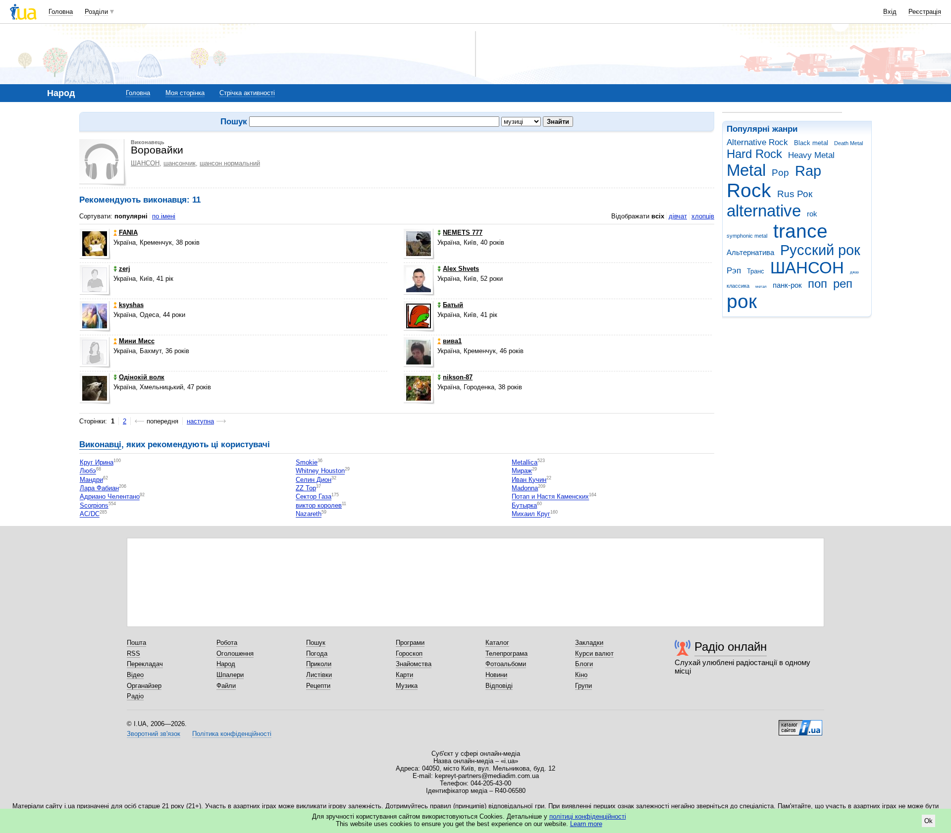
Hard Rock (754, 154)
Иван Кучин (529, 479)
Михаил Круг (531, 514)
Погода (316, 653)
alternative (764, 211)
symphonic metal (747, 236)
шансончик (179, 163)
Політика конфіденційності (231, 733)
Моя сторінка (185, 93)
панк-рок (787, 285)
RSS (133, 653)
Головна (61, 11)
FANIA (128, 232)
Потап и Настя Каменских (550, 497)
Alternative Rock (757, 142)
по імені (163, 216)
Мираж (522, 471)
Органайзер (144, 685)
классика (738, 286)
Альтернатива (750, 252)
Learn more (586, 824)
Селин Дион (313, 479)
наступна (200, 421)
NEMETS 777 (462, 232)
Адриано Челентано (110, 497)
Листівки (319, 674)
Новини (496, 674)
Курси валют (594, 653)
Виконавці (100, 444)
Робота (226, 642)
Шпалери (230, 674)
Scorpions (94, 505)
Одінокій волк (141, 377)
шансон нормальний (230, 163)
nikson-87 (458, 377)
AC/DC (90, 514)
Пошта (136, 642)
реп (842, 283)
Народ (225, 664)
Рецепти (318, 685)
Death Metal (848, 143)
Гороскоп (409, 653)
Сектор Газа (313, 497)
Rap (808, 171)
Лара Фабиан (99, 488)
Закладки (589, 642)
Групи (583, 685)
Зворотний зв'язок (153, 733)
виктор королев (319, 505)
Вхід (890, 11)
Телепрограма (506, 653)
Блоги (584, 664)
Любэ (88, 471)
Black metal (811, 143)
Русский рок (820, 250)
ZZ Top (306, 488)
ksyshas (131, 305)
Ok (928, 821)
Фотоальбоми (505, 664)
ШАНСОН (807, 268)
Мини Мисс (137, 341)
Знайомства (413, 664)
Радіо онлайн (730, 646)
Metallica (524, 462)
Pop (780, 172)
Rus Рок (794, 194)
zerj (124, 268)
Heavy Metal (811, 155)
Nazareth (308, 514)
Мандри (91, 479)
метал (761, 286)
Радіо (135, 696)
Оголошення (235, 653)
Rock (749, 190)
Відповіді (499, 685)
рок (742, 301)
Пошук (315, 642)
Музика (407, 685)
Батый (453, 305)
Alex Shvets (461, 268)
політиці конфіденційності (587, 816)
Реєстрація (924, 11)
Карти (404, 674)
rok (812, 213)
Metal (746, 170)
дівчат (678, 216)
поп (817, 283)
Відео (135, 674)
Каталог (497, 642)
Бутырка (524, 505)
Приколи (318, 664)
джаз (854, 272)
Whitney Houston (320, 471)
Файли (226, 685)
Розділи (96, 11)
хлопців (702, 216)
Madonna (525, 488)
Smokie (306, 462)
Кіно (581, 674)
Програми (410, 642)
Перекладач (145, 664)
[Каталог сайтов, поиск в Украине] (800, 724)
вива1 (452, 341)
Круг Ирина (96, 462)
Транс (755, 271)
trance (800, 231)
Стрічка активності (247, 93)
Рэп (734, 270)
